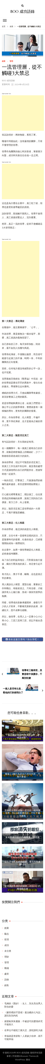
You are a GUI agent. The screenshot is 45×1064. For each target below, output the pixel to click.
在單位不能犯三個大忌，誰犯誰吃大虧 (23, 1030)
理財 (6, 956)
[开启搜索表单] (22, 6)
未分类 (7, 950)
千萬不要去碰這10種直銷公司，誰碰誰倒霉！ (23, 736)
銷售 (6, 985)
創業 (3, 61)
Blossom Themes (28, 1056)
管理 (11, 61)
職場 (6, 968)
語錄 (6, 979)
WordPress (20, 1059)
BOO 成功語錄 (22, 11)
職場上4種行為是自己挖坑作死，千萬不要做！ (22, 775)
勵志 (6, 933)
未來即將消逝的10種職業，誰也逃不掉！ (23, 838)
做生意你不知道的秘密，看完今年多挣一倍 (22, 863)
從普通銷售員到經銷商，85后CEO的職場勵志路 (22, 887)
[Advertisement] (23, 113)
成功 (6, 945)
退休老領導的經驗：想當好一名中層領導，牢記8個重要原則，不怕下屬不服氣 (22, 813)
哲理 (6, 939)
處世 (6, 973)
